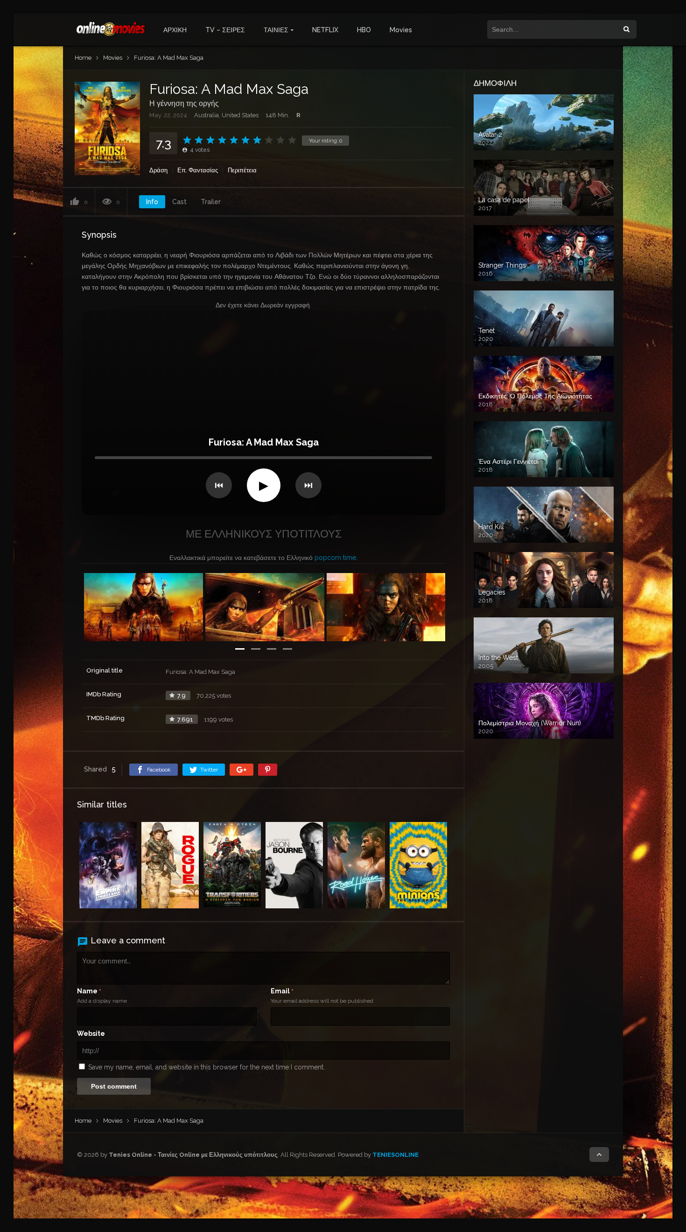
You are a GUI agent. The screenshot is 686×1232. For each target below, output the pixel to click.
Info (152, 201)
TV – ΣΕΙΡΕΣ (225, 30)
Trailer (211, 201)
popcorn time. (336, 557)
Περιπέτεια (242, 170)
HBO (364, 30)
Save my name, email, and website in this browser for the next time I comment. (206, 1067)
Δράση (158, 170)
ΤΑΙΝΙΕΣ (276, 30)
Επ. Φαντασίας (197, 170)
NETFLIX (325, 30)
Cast (179, 201)
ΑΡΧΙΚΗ (175, 30)
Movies (401, 30)
